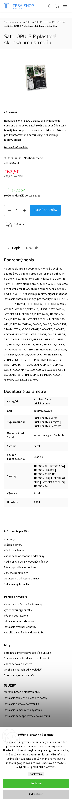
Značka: (11, 163)
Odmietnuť (36, 794)
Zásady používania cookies (20, 567)
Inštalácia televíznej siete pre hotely (25, 698)
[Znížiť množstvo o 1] (9, 210)
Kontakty (9, 539)
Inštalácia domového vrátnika (21, 704)
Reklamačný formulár (16, 584)
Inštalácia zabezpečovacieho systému (27, 716)
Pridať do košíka (45, 210)
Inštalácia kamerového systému (23, 710)
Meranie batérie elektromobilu (22, 692)
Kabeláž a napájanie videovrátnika (24, 633)
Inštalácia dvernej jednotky (20, 627)
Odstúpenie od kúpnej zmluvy (22, 579)
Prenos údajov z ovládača (19, 675)
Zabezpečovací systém (18, 664)
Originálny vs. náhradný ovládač (23, 670)
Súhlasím (36, 783)
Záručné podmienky (16, 573)
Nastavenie (36, 774)
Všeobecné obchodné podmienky (24, 556)
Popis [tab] (16, 247)
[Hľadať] (50, 6)
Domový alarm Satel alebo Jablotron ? (26, 658)
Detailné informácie (16, 148)
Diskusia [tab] (32, 247)
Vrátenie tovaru (13, 545)
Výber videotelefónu (16, 616)
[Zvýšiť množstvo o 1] (25, 210)
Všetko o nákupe (14, 551)
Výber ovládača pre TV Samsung (23, 605)
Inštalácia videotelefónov (19, 621)
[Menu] (65, 6)
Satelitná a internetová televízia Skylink (27, 653)
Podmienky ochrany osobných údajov (26, 562)
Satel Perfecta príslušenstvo (42, 402)
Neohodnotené (33, 158)
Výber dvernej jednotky (18, 610)
